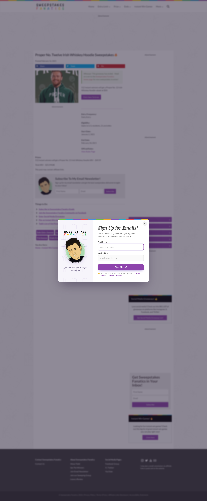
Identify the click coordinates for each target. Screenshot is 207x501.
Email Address (103, 253)
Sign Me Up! (121, 267)
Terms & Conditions (115, 275)
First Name (102, 242)
